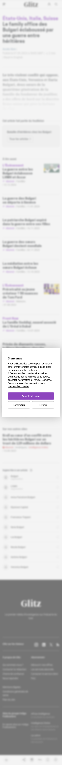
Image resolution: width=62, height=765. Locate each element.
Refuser (43, 405)
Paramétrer (19, 405)
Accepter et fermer (31, 396)
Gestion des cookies (18, 386)
